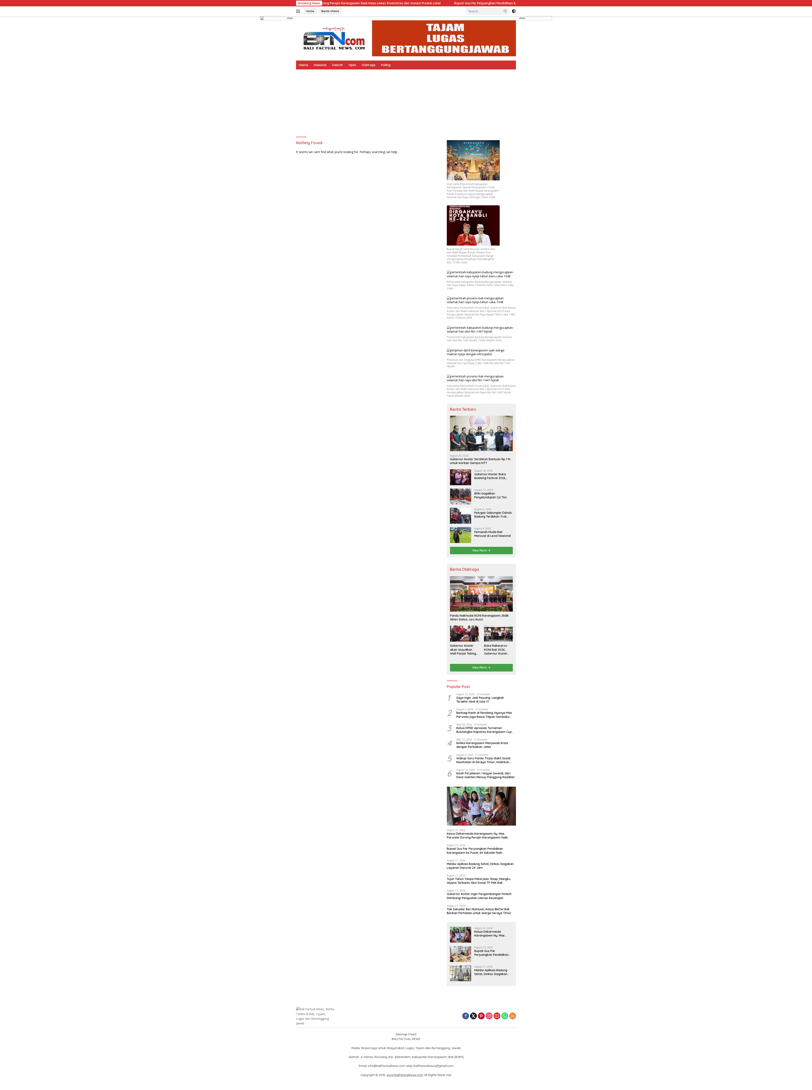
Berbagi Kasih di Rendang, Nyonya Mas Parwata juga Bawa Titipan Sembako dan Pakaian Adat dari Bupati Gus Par (484, 714)
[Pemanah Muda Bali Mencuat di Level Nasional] (460, 535)
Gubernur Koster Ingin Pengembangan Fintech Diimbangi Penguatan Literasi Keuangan (479, 896)
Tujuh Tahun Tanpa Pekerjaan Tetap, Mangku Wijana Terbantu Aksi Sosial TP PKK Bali (478, 881)
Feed (413, 1034)
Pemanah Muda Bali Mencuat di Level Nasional (492, 534)
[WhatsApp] (504, 1016)
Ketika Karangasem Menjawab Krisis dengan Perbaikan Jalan (482, 745)
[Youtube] (497, 1016)
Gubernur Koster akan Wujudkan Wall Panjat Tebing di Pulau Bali (463, 649)
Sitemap (401, 1034)
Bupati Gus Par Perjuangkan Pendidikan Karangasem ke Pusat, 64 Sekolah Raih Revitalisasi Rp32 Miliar (450, 3)
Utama (303, 65)
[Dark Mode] (514, 11)
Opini (352, 65)
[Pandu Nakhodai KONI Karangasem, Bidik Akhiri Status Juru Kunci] (481, 594)
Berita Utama (330, 11)
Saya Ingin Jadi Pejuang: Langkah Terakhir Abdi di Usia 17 (480, 699)
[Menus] (299, 11)
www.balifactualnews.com (405, 1075)
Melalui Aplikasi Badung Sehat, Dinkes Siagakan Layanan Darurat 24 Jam (480, 866)
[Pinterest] (481, 1016)
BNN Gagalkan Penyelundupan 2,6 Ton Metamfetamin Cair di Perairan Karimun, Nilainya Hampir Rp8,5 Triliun (493, 495)
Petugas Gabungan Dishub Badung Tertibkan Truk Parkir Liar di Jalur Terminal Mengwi (493, 514)
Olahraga (368, 65)
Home (310, 11)
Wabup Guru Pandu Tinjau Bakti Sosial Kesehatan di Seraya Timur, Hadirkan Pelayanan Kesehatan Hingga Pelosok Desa (483, 760)
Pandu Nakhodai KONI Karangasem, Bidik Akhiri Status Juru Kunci (479, 617)
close (290, 18)
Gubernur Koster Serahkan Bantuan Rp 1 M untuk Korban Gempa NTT (480, 461)
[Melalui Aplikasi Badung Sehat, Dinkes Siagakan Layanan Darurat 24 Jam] (460, 973)
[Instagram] (489, 1016)
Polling (385, 65)
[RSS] (512, 1016)
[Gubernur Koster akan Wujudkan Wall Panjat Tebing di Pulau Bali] (464, 634)
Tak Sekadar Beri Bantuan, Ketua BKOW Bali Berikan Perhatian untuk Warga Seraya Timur (479, 911)
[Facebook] (465, 1016)
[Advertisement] (406, 101)
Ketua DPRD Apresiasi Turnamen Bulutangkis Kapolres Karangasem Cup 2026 (484, 730)
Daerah (337, 65)
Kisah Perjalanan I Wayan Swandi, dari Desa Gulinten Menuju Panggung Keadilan (485, 775)
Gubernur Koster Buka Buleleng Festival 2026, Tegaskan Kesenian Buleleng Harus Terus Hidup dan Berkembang (493, 476)
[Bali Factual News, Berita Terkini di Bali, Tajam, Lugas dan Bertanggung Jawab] (406, 38)
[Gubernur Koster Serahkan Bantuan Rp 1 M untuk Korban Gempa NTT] (481, 433)
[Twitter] (473, 1016)
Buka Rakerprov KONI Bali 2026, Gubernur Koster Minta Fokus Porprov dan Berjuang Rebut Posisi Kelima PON (496, 649)
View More (480, 550)
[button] (505, 11)
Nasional (320, 65)
